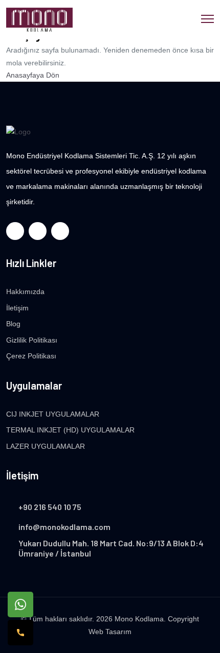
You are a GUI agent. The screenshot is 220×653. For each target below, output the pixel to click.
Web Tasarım (110, 631)
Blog (13, 324)
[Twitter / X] (38, 231)
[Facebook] (15, 231)
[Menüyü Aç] (207, 17)
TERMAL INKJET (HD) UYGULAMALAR (70, 430)
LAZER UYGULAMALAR (45, 446)
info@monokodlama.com (64, 526)
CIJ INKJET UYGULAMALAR (52, 414)
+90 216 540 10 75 (49, 507)
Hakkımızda (25, 291)
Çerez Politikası (31, 356)
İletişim (17, 308)
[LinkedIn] (60, 231)
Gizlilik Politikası (31, 340)
